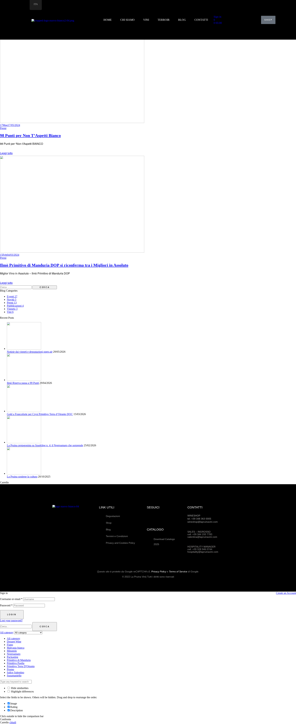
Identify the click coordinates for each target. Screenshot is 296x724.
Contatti (201, 19)
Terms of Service (178, 571)
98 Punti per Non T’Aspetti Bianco (30, 135)
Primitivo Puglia (15, 663)
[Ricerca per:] (16, 287)
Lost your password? (11, 620)
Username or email (11, 599)
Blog (182, 19)
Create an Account (286, 593)
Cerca (45, 626)
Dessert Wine (14, 641)
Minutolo (12, 650)
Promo (10, 669)
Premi (3, 128)
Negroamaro (13, 653)
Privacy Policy (158, 571)
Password (6, 605)
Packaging (12, 657)
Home (108, 19)
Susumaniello (14, 675)
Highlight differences (22, 691)
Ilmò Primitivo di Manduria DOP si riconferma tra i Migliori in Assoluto (64, 265)
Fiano (10, 644)
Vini (146, 19)
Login (11, 614)
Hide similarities (19, 688)
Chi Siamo (127, 19)
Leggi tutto (6, 153)
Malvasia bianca (15, 647)
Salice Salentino (15, 672)
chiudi (12, 722)
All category (13, 638)
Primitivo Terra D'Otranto (21, 666)
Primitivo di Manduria (19, 660)
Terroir (164, 19)
